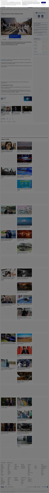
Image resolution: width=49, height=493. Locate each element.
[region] (24, 3)
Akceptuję (43, 2)
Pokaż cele (43, 4)
